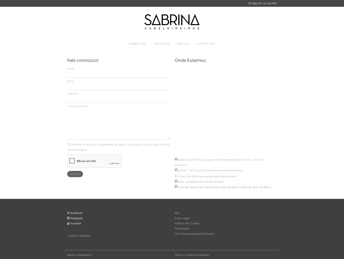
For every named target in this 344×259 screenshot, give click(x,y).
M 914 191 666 (187, 176)
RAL (177, 213)
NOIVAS (183, 43)
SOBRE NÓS (138, 43)
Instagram (76, 218)
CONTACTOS (206, 43)
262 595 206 (255, 3)
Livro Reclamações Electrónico (194, 233)
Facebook (75, 213)
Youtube (75, 223)
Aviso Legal (182, 218)
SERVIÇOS (162, 43)
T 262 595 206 (196, 170)
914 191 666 (270, 3)
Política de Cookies (187, 223)
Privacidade (182, 228)
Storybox (85, 235)
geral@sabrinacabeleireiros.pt (205, 181)
